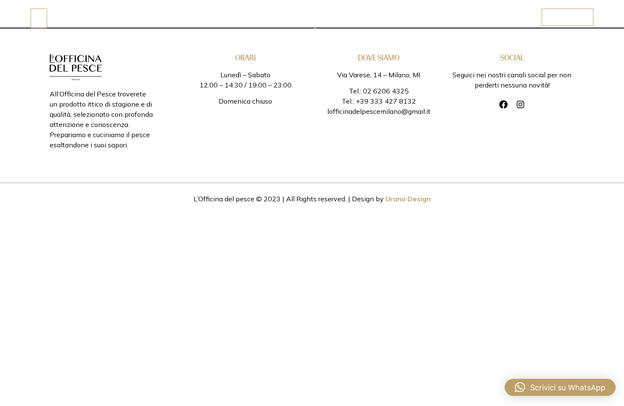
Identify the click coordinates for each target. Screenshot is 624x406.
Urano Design (408, 199)
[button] (560, 387)
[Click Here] (39, 18)
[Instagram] (520, 104)
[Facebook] (503, 104)
